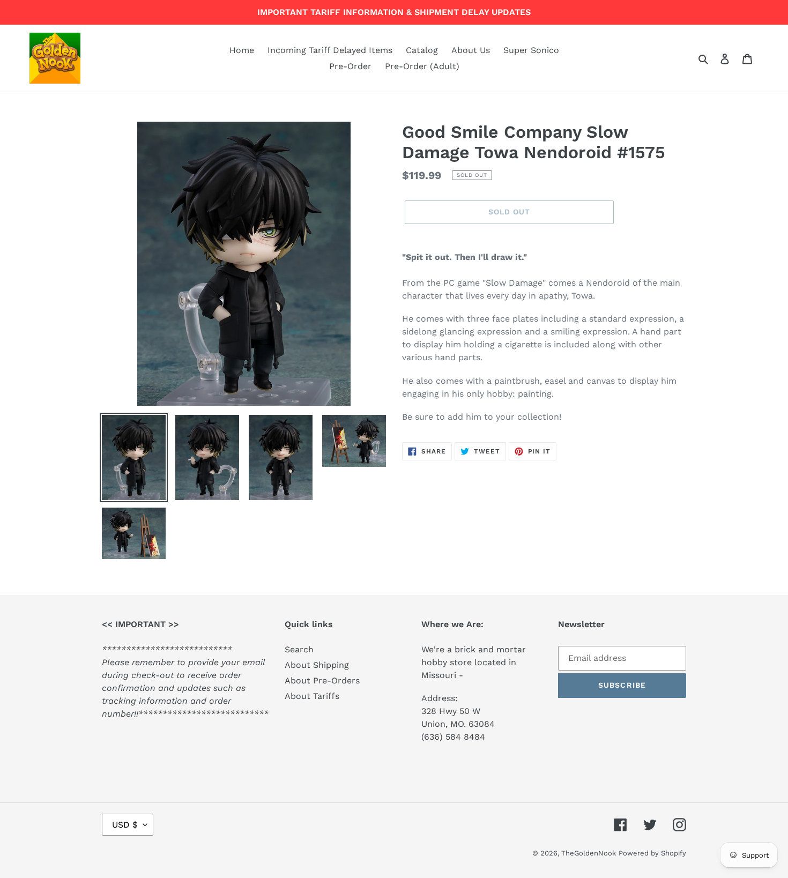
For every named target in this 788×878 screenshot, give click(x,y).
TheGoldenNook (588, 853)
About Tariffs (312, 696)
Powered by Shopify (652, 853)
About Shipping (317, 665)
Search (299, 649)
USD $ (125, 825)
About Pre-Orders (322, 680)
